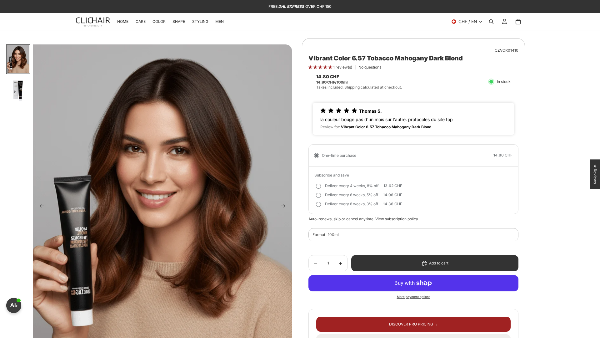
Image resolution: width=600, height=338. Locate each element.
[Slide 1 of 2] (18, 59)
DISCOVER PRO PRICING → (413, 324)
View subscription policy (396, 219)
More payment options (413, 297)
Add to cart (438, 263)
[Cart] (518, 21)
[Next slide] (285, 206)
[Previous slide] (40, 206)
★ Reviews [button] (595, 174)
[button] (320, 67)
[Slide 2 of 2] (18, 90)
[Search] (491, 21)
